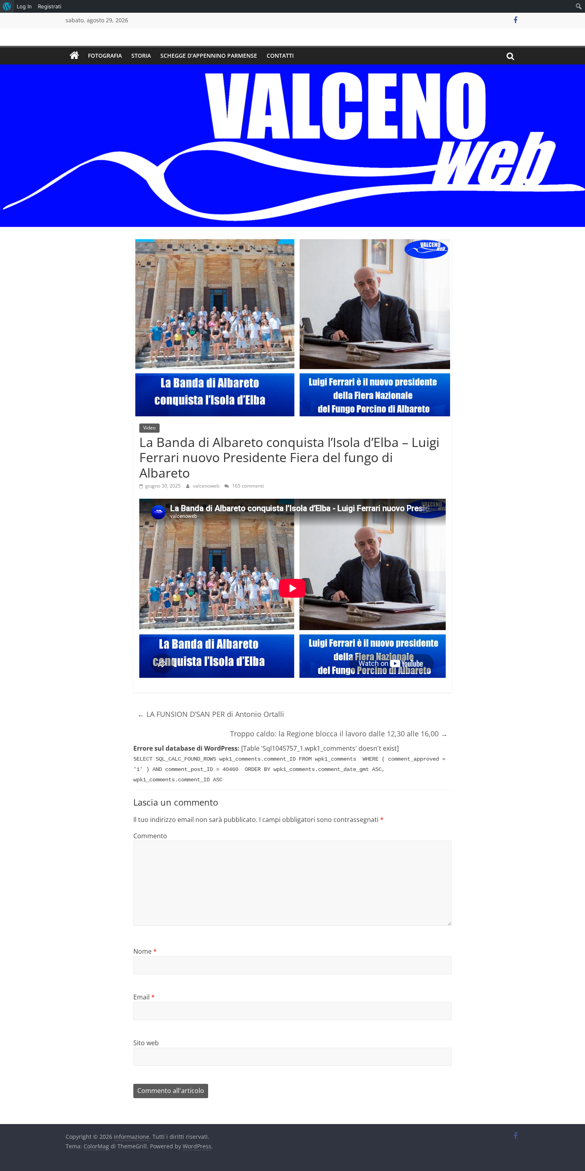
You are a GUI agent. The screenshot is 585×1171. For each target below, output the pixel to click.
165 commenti (247, 485)
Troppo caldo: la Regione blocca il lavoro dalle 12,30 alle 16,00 (339, 733)
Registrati (49, 6)
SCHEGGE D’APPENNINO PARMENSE (208, 55)
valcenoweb (206, 485)
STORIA (141, 55)
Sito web (146, 1042)
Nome (145, 951)
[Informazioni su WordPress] (7, 6)
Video (149, 427)
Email (144, 997)
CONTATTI (280, 55)
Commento (150, 835)
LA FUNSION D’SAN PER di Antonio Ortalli (210, 714)
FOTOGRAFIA (105, 55)
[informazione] (74, 55)
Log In (24, 6)
